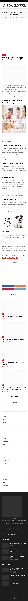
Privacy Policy (11, 534)
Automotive (5, 413)
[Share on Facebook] (20, 268)
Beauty (4, 416)
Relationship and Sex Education (9, 472)
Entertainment (6, 432)
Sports (4, 476)
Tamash (3, 62)
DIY (3, 425)
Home (6, 17)
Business (5, 422)
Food (4, 444)
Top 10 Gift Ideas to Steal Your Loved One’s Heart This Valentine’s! (14, 388)
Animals (3, 54)
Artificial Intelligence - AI (16, 571)
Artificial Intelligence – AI (8, 409)
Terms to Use (17, 534)
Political (4, 469)
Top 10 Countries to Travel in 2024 (13, 316)
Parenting (5, 466)
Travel (4, 482)
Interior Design (6, 460)
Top (14, 598)
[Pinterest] (23, 268)
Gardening (5, 447)
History (4, 454)
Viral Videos (5, 485)
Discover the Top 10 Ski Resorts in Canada (13, 363)
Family (4, 435)
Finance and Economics (7, 441)
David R (3, 318)
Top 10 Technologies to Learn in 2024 (14, 339)
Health (4, 450)
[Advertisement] (14, 37)
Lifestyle (4, 463)
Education (5, 428)
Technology (5, 479)
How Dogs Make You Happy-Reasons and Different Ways (13, 59)
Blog (4, 419)
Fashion (4, 438)
